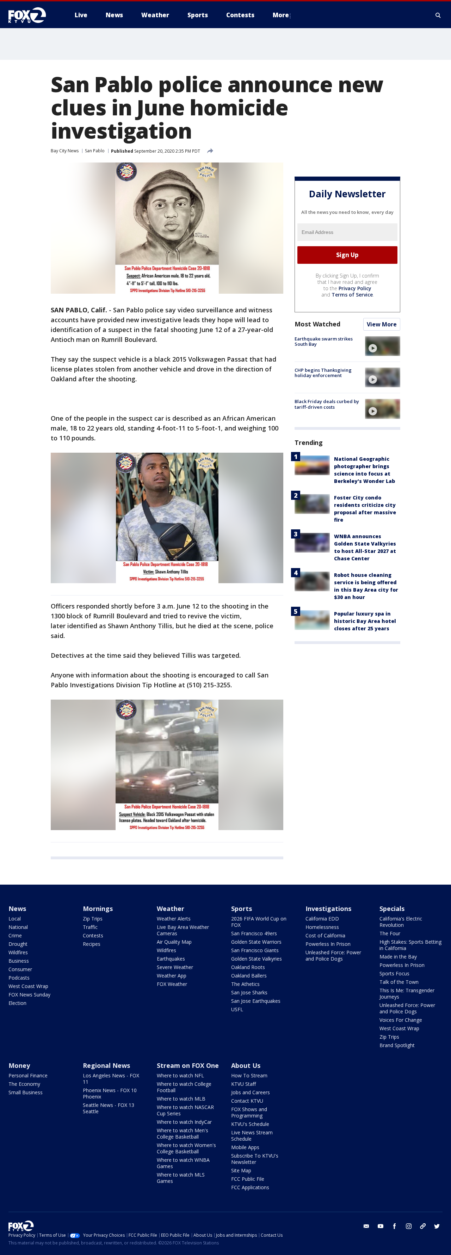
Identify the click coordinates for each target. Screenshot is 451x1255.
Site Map (241, 1170)
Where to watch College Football (184, 1087)
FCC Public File (247, 1179)
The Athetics (245, 984)
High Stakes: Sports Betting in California (410, 944)
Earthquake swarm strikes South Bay (324, 342)
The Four (389, 933)
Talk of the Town (399, 982)
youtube (380, 1226)
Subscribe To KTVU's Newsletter (254, 1158)
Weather (170, 908)
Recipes (91, 944)
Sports (241, 908)
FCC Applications (250, 1187)
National (18, 927)
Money (19, 1065)
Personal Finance (28, 1075)
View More (382, 324)
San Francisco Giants (255, 950)
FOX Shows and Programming (249, 1112)
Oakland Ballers (249, 975)
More (281, 15)
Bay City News (65, 151)
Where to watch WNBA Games (183, 1163)
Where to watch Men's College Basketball (182, 1133)
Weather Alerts (174, 918)
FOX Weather (172, 984)
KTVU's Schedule (250, 1124)
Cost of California (325, 935)
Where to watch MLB (181, 1098)
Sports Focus (394, 973)
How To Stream (249, 1075)
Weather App (171, 975)
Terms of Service (352, 294)
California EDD (322, 918)
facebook (394, 1226)
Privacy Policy (355, 288)
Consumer (20, 969)
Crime (15, 935)
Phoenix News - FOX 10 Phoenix (110, 1093)
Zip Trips (93, 918)
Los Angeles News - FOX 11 (111, 1078)
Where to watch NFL (180, 1075)
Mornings (98, 908)
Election (17, 1003)
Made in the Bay (398, 956)
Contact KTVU (247, 1100)
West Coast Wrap (28, 986)
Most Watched (317, 324)
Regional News (106, 1065)
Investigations (328, 908)
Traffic (90, 927)
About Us (245, 1065)
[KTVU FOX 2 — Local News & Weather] (31, 15)
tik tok (422, 1226)
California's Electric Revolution (400, 921)
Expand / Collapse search (438, 15)
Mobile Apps (245, 1147)
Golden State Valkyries (256, 958)
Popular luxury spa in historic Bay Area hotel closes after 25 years (365, 621)
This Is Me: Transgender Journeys (406, 993)
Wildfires (18, 952)
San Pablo (95, 151)
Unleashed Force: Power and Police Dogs (333, 955)
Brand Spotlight (397, 1045)
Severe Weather (175, 967)
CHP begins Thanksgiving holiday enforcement (323, 373)
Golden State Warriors (256, 941)
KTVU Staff (243, 1084)
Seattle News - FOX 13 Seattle (108, 1108)
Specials (391, 908)
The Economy (24, 1084)
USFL (237, 1009)
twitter (437, 1226)
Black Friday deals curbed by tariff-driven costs (327, 404)
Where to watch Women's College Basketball (186, 1148)
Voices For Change (400, 1020)
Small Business (25, 1092)
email (366, 1226)
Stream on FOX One (188, 1065)
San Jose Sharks (249, 992)
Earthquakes (171, 958)
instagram (408, 1226)
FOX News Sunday (29, 994)
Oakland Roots (248, 967)
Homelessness (322, 927)
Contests (93, 935)
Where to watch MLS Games (181, 1177)
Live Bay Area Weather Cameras (183, 930)
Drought (17, 944)
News (17, 908)
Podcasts (19, 977)
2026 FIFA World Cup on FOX (258, 921)
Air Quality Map (174, 941)
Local (14, 918)
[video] (382, 346)
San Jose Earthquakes (255, 1001)
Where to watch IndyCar (184, 1122)
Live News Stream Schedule (252, 1135)
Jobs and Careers (250, 1092)
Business (18, 960)
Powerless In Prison (328, 944)
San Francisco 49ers (254, 933)
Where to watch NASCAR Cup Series (185, 1110)
